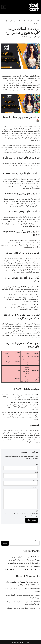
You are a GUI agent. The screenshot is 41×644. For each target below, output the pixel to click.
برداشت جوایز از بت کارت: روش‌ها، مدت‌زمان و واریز (24, 563)
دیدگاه (35, 487)
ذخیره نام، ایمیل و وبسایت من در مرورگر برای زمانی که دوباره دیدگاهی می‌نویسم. (21, 515)
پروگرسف (21, 231)
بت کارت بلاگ (30, 20)
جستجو (37, 539)
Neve (27, 642)
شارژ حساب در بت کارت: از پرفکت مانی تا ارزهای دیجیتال (22, 569)
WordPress (15, 642)
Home (38, 20)
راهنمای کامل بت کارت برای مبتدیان (18, 608)
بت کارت (35, 36)
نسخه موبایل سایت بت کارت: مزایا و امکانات (26, 566)
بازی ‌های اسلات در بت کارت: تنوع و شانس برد (26, 556)
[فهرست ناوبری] (3, 7)
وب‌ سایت (35, 480)
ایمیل (36, 472)
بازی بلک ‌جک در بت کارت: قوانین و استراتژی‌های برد (24, 560)
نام (36, 464)
